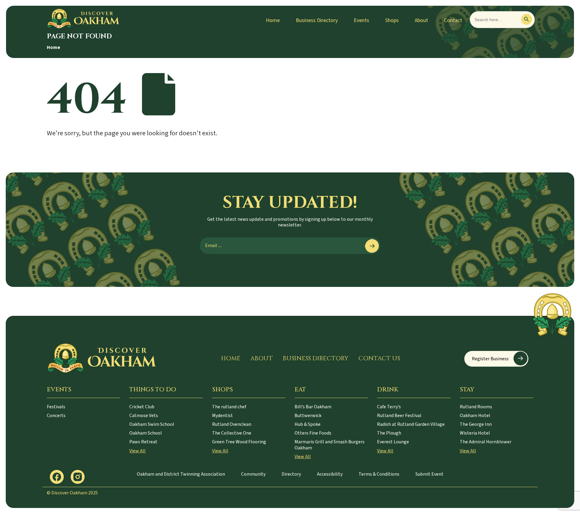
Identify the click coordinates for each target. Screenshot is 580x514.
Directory (291, 474)
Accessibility (330, 474)
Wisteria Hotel (475, 433)
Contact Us (379, 358)
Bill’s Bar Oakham (313, 406)
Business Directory (317, 20)
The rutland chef (229, 406)
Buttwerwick (308, 415)
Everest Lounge (393, 442)
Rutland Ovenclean (231, 424)
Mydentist (222, 415)
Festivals (56, 406)
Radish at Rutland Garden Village (411, 424)
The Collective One (231, 433)
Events (361, 20)
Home (273, 20)
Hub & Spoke (308, 424)
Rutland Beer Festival (399, 415)
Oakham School (145, 433)
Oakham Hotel (475, 415)
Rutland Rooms (476, 406)
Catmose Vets (143, 415)
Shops (392, 20)
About (421, 20)
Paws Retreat (143, 442)
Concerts (56, 415)
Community (253, 474)
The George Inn (476, 424)
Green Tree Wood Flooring (239, 442)
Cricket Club (141, 406)
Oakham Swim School (151, 424)
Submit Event (429, 474)
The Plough (389, 433)
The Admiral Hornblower (485, 442)
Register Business (490, 358)
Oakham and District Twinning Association (181, 474)
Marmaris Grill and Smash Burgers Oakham (330, 445)
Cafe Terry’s (389, 406)
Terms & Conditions (379, 474)
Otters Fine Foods (313, 433)
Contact (453, 20)
